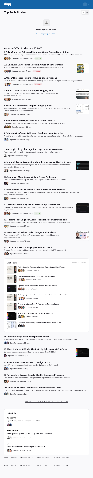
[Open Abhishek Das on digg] (7, 368)
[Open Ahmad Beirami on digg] (5, 198)
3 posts (13, 171)
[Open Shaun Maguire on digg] (7, 71)
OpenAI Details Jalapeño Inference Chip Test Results (38, 286)
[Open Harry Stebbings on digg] (5, 114)
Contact (14, 457)
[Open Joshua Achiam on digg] (5, 342)
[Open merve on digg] (5, 226)
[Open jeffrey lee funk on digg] (8, 450)
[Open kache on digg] (19, 325)
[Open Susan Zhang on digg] (5, 213)
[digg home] (7, 4)
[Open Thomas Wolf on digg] (5, 58)
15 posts (29, 298)
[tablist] (85, 12)
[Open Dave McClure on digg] (7, 114)
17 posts (29, 307)
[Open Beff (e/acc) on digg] (5, 71)
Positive (38, 58)
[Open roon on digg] (9, 84)
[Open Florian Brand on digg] (7, 170)
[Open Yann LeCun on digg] (19, 307)
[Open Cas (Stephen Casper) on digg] (7, 253)
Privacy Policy (27, 457)
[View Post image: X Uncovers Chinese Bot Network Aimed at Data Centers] (82, 68)
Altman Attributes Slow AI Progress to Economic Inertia (38, 304)
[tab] (83, 12)
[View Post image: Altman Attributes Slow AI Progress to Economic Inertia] (11, 306)
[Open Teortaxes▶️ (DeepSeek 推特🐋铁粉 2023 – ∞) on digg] (19, 316)
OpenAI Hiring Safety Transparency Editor (23, 421)
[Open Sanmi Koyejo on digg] (5, 170)
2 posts (13, 114)
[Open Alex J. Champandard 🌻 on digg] (5, 241)
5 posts (15, 127)
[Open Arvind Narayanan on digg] (5, 139)
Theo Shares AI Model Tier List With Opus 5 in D (36, 313)
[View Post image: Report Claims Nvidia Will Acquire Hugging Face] (82, 94)
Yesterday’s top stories (45, 34)
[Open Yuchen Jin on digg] (9, 58)
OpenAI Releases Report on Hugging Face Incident (36, 276)
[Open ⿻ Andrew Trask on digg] (7, 381)
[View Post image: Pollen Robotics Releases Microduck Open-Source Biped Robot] (11, 269)
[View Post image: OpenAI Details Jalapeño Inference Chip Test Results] (82, 208)
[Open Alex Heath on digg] (7, 183)
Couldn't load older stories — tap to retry (46, 402)
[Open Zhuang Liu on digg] (7, 139)
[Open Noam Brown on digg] (7, 84)
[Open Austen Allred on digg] (21, 316)
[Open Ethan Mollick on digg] (23, 307)
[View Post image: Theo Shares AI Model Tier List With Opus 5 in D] (11, 316)
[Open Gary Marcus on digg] (5, 253)
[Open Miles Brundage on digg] (5, 84)
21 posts (29, 326)
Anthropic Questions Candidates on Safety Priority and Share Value (43, 295)
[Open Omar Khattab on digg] (5, 393)
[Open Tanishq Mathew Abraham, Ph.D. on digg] (23, 325)
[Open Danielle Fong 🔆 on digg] (5, 126)
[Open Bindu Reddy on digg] (7, 241)
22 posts (15, 213)
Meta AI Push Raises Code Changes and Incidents (26, 447)
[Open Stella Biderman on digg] (5, 381)
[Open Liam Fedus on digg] (7, 213)
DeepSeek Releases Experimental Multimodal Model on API (39, 322)
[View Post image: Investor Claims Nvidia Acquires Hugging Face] (82, 109)
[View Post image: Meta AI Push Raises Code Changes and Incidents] (82, 236)
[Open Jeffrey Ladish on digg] (7, 126)
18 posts (15, 58)
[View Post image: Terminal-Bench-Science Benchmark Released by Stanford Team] (82, 165)
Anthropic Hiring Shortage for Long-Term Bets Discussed (29, 434)
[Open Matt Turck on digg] (7, 99)
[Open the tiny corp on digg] (10, 437)
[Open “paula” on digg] (9, 126)
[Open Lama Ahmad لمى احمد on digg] (7, 342)
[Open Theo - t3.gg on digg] (5, 355)
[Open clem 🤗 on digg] (7, 58)
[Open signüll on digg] (5, 155)
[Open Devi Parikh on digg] (5, 368)
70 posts (15, 84)
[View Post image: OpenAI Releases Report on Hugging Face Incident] (11, 279)
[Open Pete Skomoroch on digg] (9, 71)
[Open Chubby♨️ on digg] (5, 183)
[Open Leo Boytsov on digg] (5, 99)
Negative (37, 71)
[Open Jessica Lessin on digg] (9, 99)
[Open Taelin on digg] (23, 316)
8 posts (28, 317)
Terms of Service (43, 457)
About (6, 457)
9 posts (15, 71)
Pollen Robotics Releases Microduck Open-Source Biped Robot (41, 267)
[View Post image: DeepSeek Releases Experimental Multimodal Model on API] (11, 325)
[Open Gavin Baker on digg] (9, 213)
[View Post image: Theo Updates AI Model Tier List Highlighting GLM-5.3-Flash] (82, 352)
